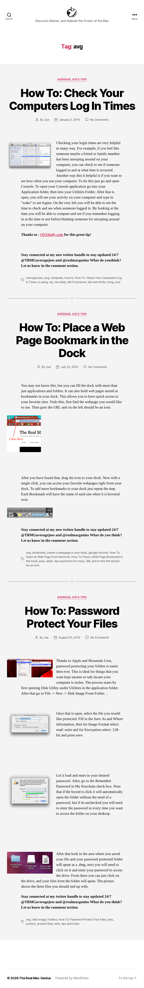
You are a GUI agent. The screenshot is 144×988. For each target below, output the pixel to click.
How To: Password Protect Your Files (72, 617)
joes (41, 561)
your (118, 282)
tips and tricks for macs (69, 561)
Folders (52, 919)
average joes (34, 278)
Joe (46, 119)
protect (31, 923)
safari (49, 561)
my (51, 282)
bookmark (38, 552)
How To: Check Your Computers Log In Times (72, 99)
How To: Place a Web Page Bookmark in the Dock (72, 340)
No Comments (99, 119)
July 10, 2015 (69, 367)
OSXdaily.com (51, 234)
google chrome (98, 552)
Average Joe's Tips (72, 79)
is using (43, 282)
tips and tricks (97, 282)
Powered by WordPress (72, 978)
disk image (39, 919)
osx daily (60, 282)
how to (68, 278)
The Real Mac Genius (35, 978)
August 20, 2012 (69, 637)
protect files (45, 923)
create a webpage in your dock (67, 552)
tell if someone (76, 282)
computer (57, 278)
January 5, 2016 (69, 119)
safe (57, 923)
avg (46, 278)
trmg (110, 282)
